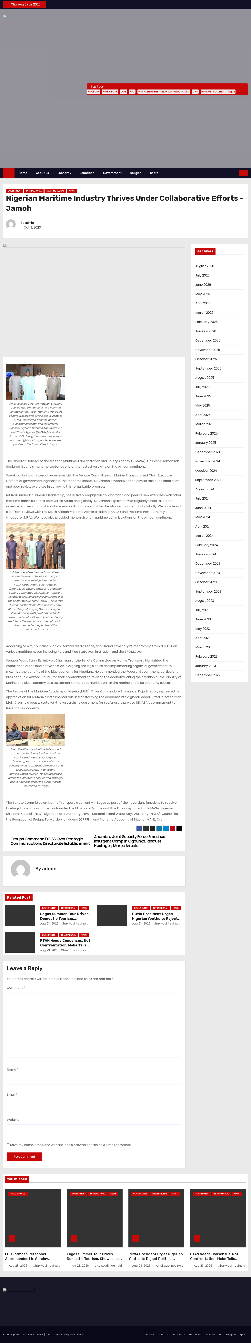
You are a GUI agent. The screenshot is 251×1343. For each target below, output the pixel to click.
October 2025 (206, 359)
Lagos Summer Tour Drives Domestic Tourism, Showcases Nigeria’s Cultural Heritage (93, 1259)
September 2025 (208, 368)
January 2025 (205, 442)
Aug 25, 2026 (18, 1266)
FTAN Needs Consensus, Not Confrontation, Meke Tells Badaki (65, 945)
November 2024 (207, 461)
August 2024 (204, 489)
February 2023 (206, 656)
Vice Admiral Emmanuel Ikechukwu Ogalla (163, 91)
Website (13, 1119)
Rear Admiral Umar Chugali (218, 91)
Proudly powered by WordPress (23, 1334)
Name (12, 1069)
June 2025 (203, 396)
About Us (42, 173)
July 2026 (202, 275)
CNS (195, 91)
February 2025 (206, 433)
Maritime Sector (55, 190)
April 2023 (202, 638)
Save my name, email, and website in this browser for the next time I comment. (71, 1145)
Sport (154, 173)
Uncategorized (18, 1193)
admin (29, 222)
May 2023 (202, 628)
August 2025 (204, 377)
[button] (237, 173)
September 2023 (208, 591)
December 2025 (207, 340)
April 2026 (203, 303)
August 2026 (204, 266)
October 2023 (206, 582)
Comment (16, 987)
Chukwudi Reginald (74, 923)
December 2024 (208, 452)
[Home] (9, 173)
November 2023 (207, 573)
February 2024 (206, 545)
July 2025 (202, 387)
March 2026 (204, 312)
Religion (136, 173)
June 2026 (203, 284)
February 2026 (206, 322)
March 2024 (204, 535)
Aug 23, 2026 (49, 923)
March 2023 (204, 647)
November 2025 (207, 350)
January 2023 (205, 666)
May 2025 (202, 405)
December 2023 (207, 563)
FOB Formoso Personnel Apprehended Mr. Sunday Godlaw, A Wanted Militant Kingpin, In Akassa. (27, 1261)
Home (23, 173)
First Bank (93, 91)
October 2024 (206, 470)
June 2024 (203, 508)
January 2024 (205, 554)
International (34, 190)
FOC (132, 91)
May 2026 (202, 294)
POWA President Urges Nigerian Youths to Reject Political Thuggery (155, 918)
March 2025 (204, 424)
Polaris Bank (110, 91)
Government (112, 173)
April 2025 (203, 415)
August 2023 (204, 600)
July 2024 (202, 498)
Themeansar (78, 1334)
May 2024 (202, 517)
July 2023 (202, 610)
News (72, 190)
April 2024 (203, 526)
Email (12, 1094)
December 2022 (207, 675)
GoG (123, 91)
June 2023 (203, 619)
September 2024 (208, 480)
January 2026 (205, 331)
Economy (64, 173)
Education (87, 173)
